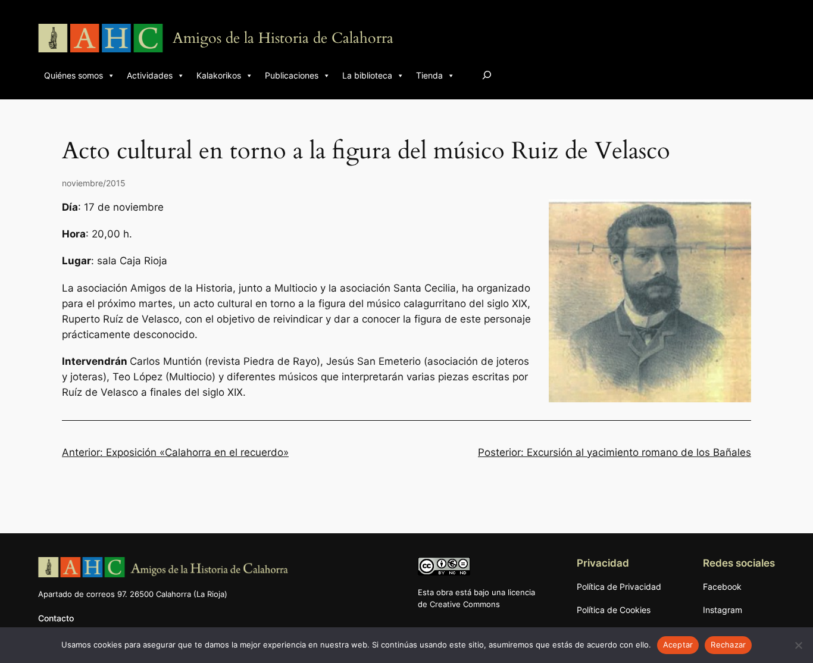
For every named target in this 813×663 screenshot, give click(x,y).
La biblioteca (367, 75)
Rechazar (728, 644)
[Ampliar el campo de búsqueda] (487, 74)
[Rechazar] (798, 645)
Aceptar (678, 644)
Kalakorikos (218, 75)
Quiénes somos (73, 75)
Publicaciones (291, 75)
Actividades (150, 75)
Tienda (429, 75)
